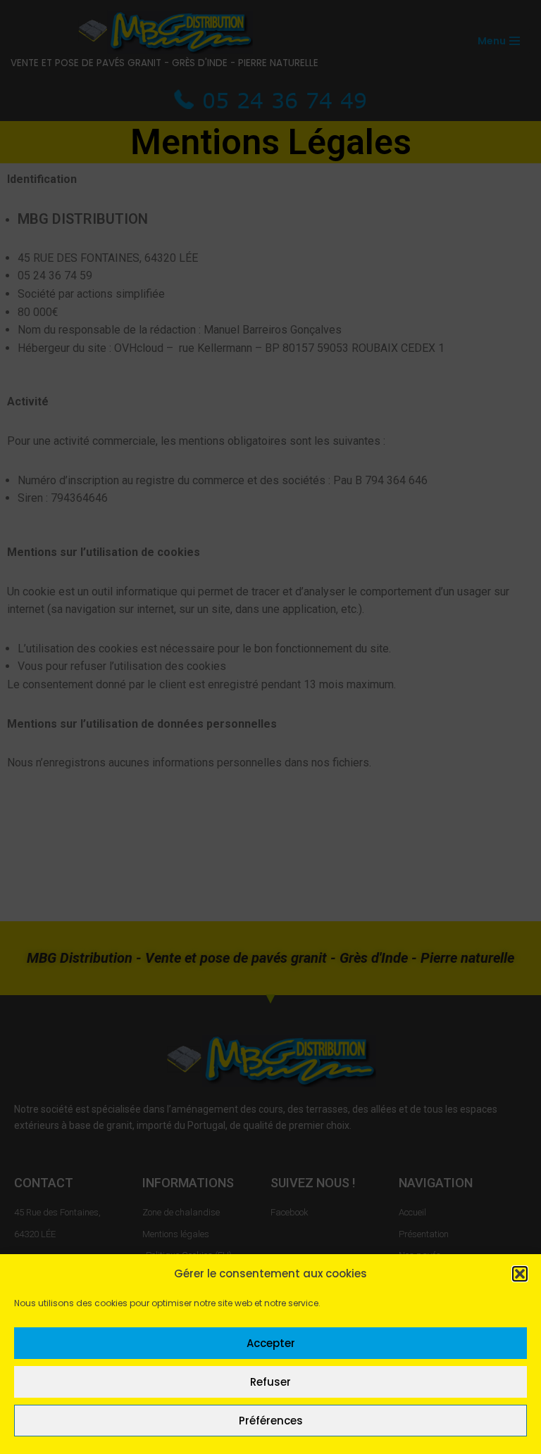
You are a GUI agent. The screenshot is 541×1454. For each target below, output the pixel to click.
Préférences (271, 1420)
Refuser (270, 1381)
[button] (520, 1274)
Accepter (271, 1343)
